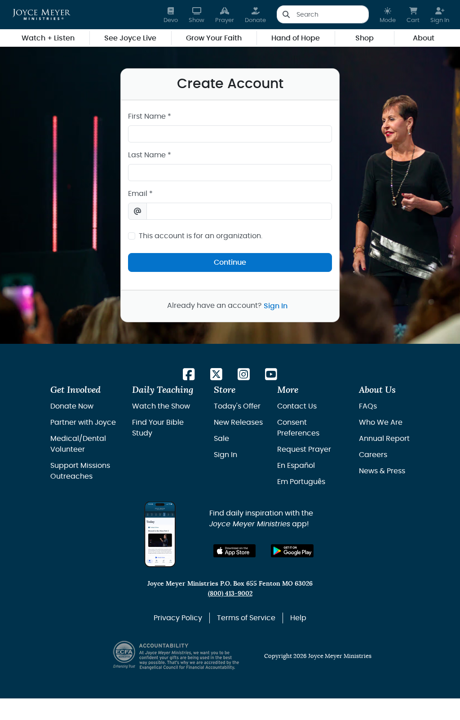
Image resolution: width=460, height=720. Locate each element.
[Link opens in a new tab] (189, 375)
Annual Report (384, 438)
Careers (373, 454)
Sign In (276, 306)
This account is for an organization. (200, 236)
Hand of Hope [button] (295, 38)
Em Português (301, 481)
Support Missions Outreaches (80, 471)
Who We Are (380, 422)
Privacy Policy (178, 618)
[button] (388, 15)
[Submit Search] (286, 14)
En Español (296, 465)
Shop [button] (364, 38)
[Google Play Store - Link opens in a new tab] (292, 550)
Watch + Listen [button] (48, 38)
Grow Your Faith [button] (214, 38)
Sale (221, 438)
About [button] (423, 38)
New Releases (238, 422)
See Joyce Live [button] (130, 38)
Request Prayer (304, 449)
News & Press (382, 471)
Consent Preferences (298, 428)
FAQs (368, 406)
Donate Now (71, 406)
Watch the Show (161, 406)
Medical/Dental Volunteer (78, 444)
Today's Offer (237, 406)
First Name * (149, 116)
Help (298, 618)
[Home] (41, 14)
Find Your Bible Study (158, 428)
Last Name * (149, 155)
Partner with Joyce (83, 422)
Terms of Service (246, 618)
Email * (140, 193)
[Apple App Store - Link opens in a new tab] (234, 550)
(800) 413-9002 (230, 593)
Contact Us (297, 406)
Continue (230, 262)
